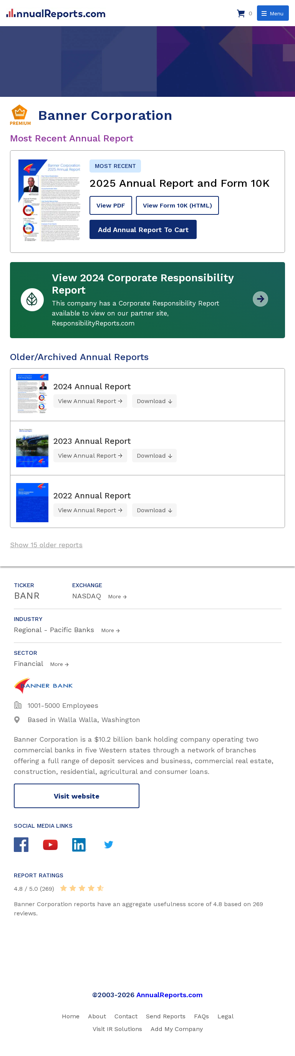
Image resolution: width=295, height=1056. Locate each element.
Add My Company (177, 1029)
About (97, 1016)
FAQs (201, 1016)
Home (71, 1016)
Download (151, 401)
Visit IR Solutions (117, 1029)
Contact (126, 1016)
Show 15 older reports (46, 545)
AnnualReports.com (169, 995)
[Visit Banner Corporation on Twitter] (116, 845)
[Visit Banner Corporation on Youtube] (57, 846)
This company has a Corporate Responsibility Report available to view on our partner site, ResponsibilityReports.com (135, 313)
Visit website (76, 796)
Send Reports (166, 1016)
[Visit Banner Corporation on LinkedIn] (86, 845)
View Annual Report (87, 401)
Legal (225, 1016)
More (114, 596)
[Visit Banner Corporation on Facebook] (28, 845)
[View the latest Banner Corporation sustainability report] (260, 304)
